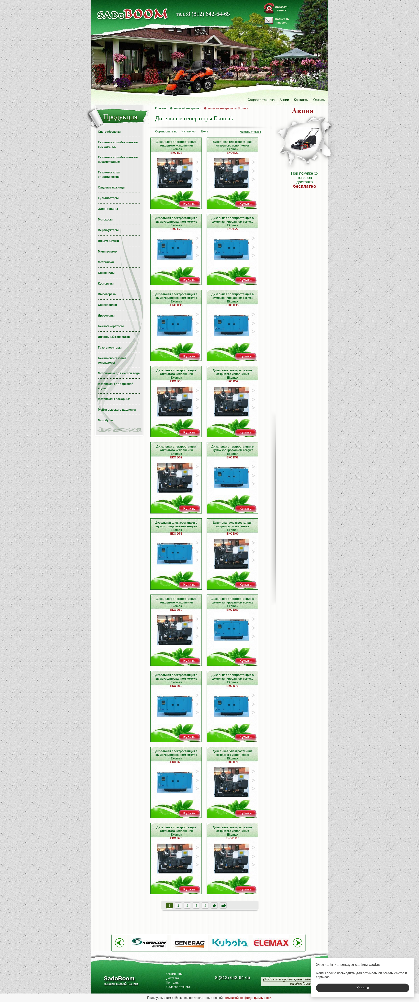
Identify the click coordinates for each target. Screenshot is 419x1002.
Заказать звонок (281, 8)
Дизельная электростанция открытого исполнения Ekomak (176, 146)
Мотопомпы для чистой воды (119, 373)
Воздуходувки (108, 241)
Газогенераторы (109, 347)
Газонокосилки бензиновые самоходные (118, 144)
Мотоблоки (106, 262)
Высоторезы (107, 294)
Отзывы (319, 100)
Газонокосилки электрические (109, 175)
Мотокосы (105, 219)
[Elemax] (271, 950)
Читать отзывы (250, 132)
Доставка (172, 978)
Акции (284, 100)
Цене (204, 131)
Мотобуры (105, 420)
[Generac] (189, 950)
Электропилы (108, 209)
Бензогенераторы (111, 326)
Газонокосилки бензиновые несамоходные (118, 159)
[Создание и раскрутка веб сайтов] (288, 981)
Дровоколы (106, 315)
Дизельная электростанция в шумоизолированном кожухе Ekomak (176, 222)
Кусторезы (105, 283)
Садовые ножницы (111, 187)
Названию (188, 131)
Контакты (301, 100)
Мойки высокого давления (117, 409)
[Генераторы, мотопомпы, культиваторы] (120, 981)
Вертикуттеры (108, 230)
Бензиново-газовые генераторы (112, 360)
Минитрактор (107, 251)
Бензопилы (106, 273)
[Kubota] (230, 950)
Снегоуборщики (109, 131)
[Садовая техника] (132, 14)
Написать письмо (282, 20)
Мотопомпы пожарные (114, 399)
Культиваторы (108, 198)
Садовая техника (261, 100)
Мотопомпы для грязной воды (115, 386)
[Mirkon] (149, 950)
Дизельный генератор (114, 337)
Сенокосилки (107, 305)
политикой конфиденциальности (247, 998)
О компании (174, 974)
